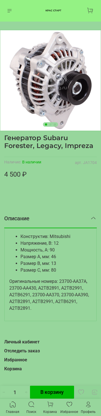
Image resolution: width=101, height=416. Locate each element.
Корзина (13, 368)
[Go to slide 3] (55, 124)
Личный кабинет (22, 342)
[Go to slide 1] (46, 124)
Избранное (15, 359)
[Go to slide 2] (50, 124)
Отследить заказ (22, 350)
